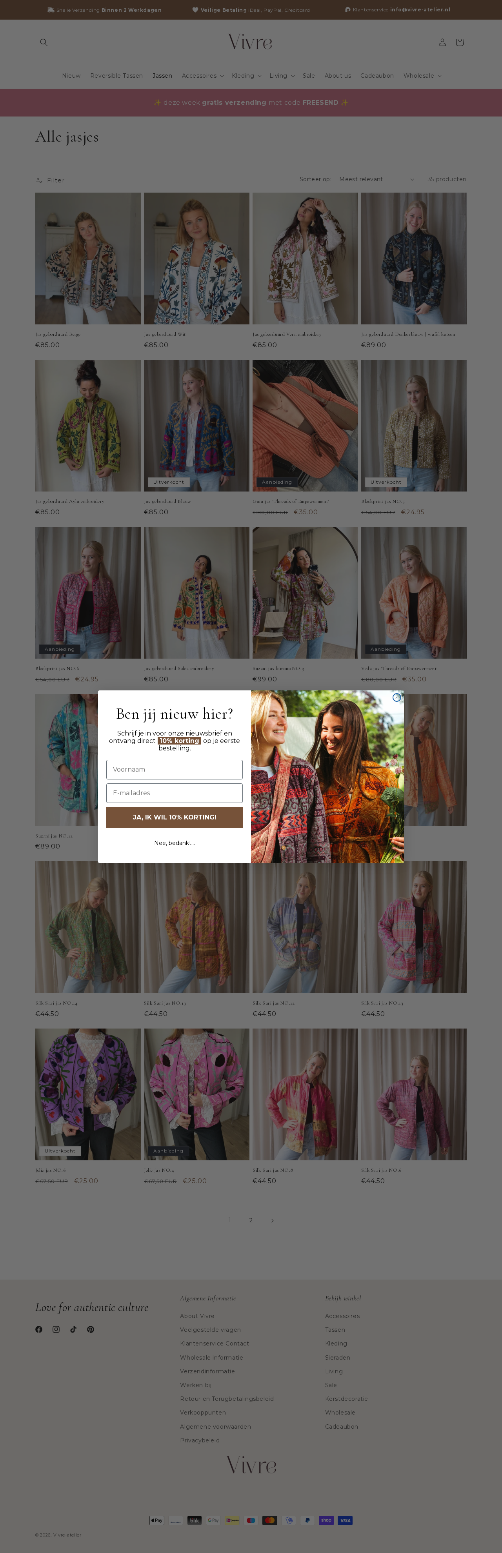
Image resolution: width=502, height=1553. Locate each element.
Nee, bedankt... (174, 843)
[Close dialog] (397, 697)
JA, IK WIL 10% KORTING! (174, 817)
